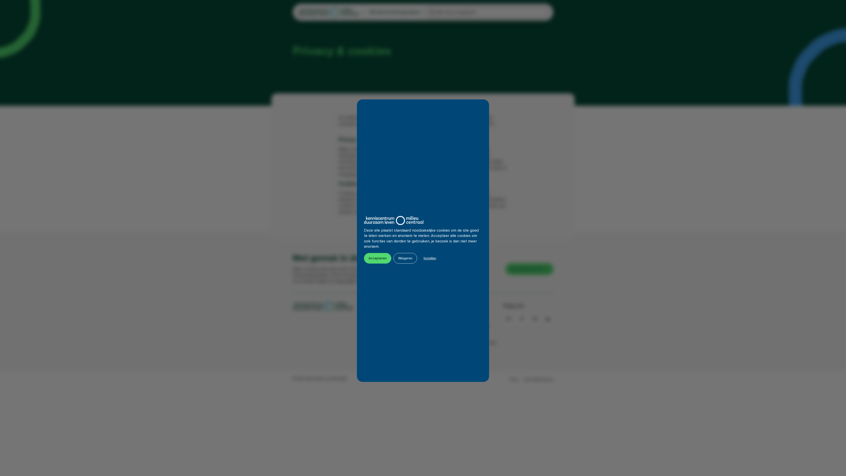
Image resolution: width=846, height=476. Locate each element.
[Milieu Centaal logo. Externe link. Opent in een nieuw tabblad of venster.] (393, 220)
